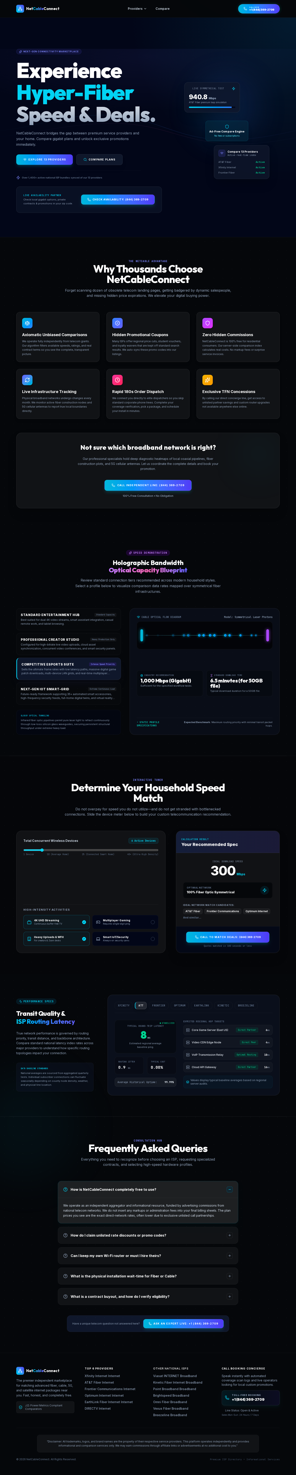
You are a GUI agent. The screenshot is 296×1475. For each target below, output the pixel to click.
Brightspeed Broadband (171, 1395)
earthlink (201, 1005)
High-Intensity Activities (46, 909)
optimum (179, 1005)
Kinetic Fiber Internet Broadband (177, 1382)
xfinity (123, 1005)
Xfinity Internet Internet (102, 1376)
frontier (158, 1005)
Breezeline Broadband (170, 1415)
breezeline (246, 1005)
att (141, 1005)
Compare (163, 8)
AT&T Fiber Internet (99, 1382)
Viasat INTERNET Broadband (175, 1376)
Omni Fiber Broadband (170, 1402)
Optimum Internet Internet (104, 1395)
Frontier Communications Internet (110, 1389)
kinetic (223, 1005)
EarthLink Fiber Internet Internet (109, 1402)
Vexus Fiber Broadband (170, 1408)
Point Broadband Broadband (174, 1389)
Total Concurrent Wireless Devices (50, 840)
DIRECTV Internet (98, 1408)
